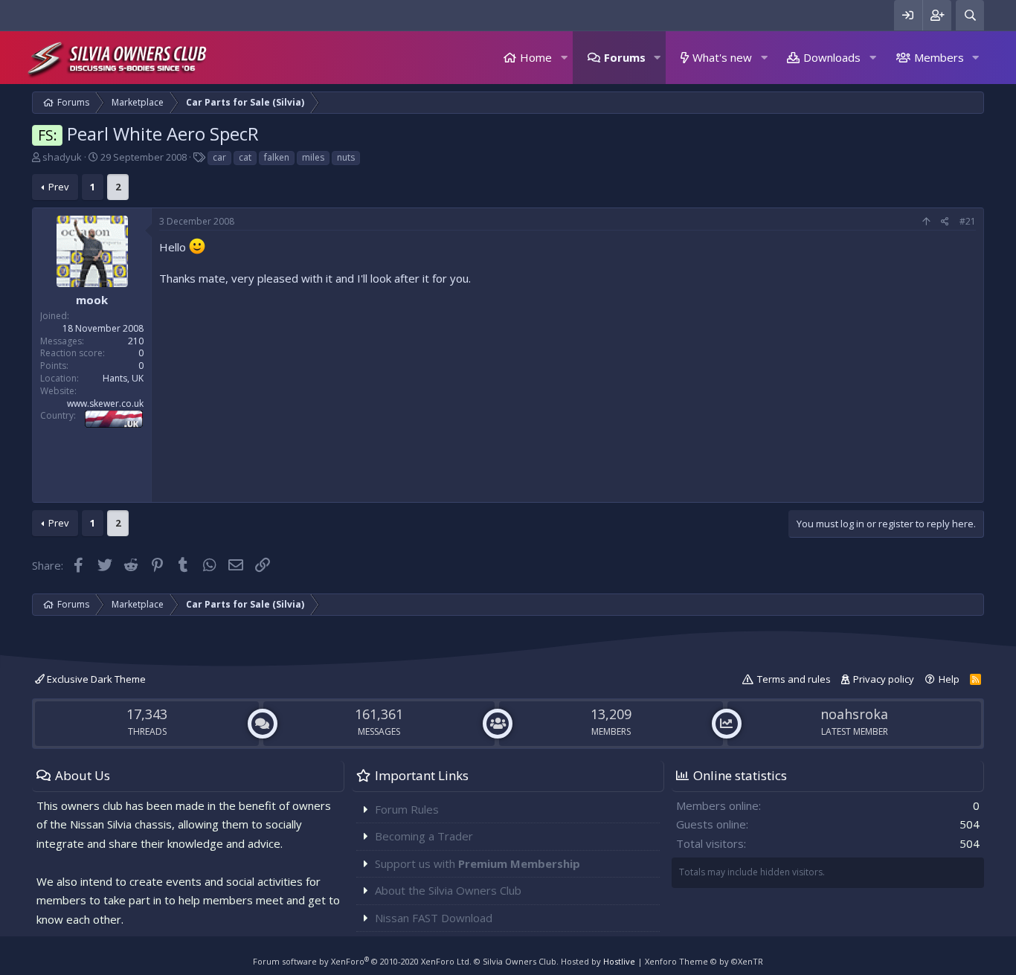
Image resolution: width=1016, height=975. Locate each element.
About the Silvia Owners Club (448, 890)
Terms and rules (794, 679)
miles (313, 157)
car (219, 157)
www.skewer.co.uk (105, 403)
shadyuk (62, 157)
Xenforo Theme (704, 961)
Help (949, 679)
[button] (564, 57)
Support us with (477, 863)
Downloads (832, 57)
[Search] (970, 15)
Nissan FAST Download (433, 917)
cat (245, 157)
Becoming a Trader (424, 835)
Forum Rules (407, 809)
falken (276, 157)
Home (536, 57)
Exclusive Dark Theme (95, 679)
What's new (722, 57)
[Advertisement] (567, 390)
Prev (58, 186)
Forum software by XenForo (362, 961)
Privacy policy (883, 679)
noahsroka (854, 714)
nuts (346, 157)
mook (92, 299)
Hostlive (619, 961)
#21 (967, 221)
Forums (625, 57)
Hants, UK (123, 378)
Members (939, 57)
